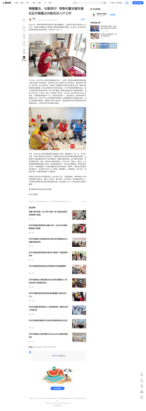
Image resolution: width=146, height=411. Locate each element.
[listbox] (57, 274)
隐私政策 (49, 398)
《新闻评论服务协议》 (51, 347)
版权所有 (60, 405)
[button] (112, 15)
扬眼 (30, 219)
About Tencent (37, 398)
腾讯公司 (55, 405)
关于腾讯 (31, 398)
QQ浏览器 (75, 398)
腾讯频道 (81, 398)
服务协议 (44, 398)
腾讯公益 (70, 398)
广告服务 (60, 398)
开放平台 (54, 398)
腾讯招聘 (65, 398)
